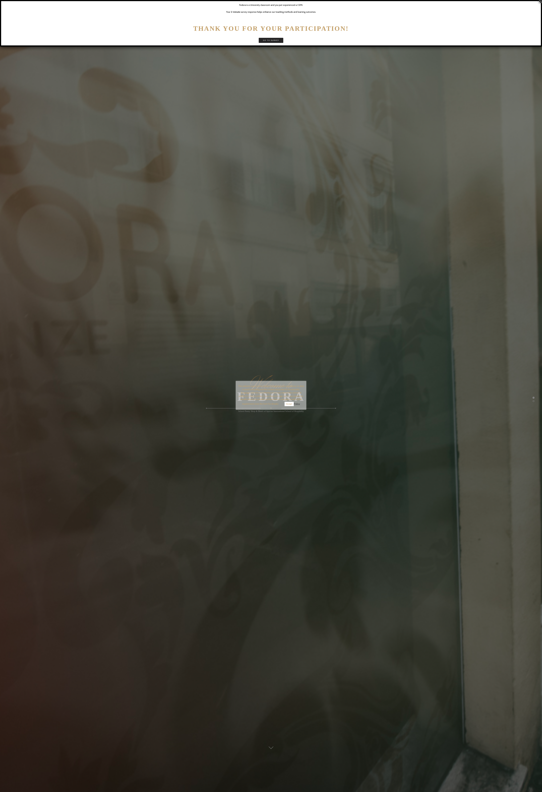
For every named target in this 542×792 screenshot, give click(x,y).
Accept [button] (289, 404)
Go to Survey (271, 40)
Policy (297, 404)
